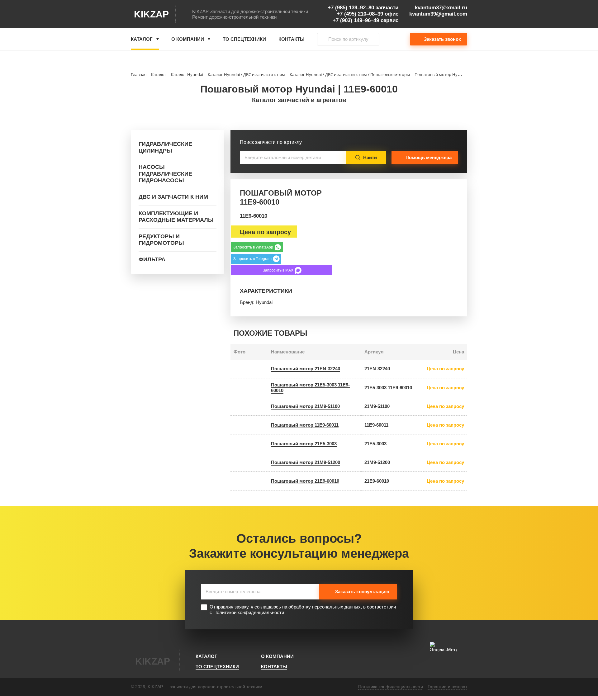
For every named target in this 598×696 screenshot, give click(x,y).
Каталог (142, 39)
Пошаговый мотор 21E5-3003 (304, 443)
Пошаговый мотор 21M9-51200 (305, 462)
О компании (187, 39)
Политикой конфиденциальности (248, 612)
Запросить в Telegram (252, 259)
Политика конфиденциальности (390, 686)
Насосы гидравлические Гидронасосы (165, 173)
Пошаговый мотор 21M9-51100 (305, 406)
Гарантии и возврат (447, 686)
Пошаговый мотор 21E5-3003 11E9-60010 (310, 387)
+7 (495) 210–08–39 (360, 14)
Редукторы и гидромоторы (161, 239)
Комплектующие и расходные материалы (176, 216)
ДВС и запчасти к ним (173, 197)
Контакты (291, 39)
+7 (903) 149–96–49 (356, 20)
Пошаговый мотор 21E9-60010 (305, 481)
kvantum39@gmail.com (438, 14)
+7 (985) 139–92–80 (351, 8)
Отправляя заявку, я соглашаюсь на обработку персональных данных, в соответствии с (303, 609)
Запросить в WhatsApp (253, 247)
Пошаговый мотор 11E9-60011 (305, 425)
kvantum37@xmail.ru (441, 8)
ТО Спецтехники (244, 39)
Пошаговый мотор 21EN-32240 (305, 368)
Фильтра (152, 259)
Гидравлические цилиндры (165, 147)
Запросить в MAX (278, 270)
